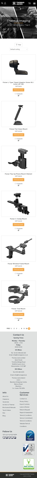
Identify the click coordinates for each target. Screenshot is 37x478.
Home (9, 25)
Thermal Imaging (18, 25)
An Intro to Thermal (8, 404)
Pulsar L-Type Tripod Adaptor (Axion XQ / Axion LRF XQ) (18, 83)
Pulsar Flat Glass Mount (18, 129)
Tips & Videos (7, 410)
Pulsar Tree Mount (18, 309)
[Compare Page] (18, 96)
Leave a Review (24, 407)
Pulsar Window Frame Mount (18, 264)
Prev (8, 328)
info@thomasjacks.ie (20, 375)
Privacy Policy (24, 401)
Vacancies (6, 402)
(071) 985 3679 (19, 372)
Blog (4, 416)
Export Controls (24, 404)
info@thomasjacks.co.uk (20, 355)
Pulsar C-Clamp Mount (18, 219)
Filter (19, 45)
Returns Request (25, 410)
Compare (19, 94)
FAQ (4, 413)
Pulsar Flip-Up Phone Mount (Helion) (18, 174)
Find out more (18, 90)
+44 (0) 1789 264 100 (19, 353)
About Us (5, 396)
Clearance (6, 399)
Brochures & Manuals (9, 407)
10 (26, 328)
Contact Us (23, 399)
